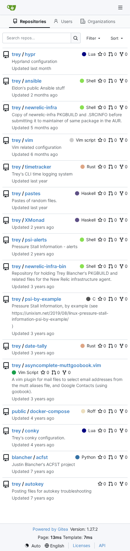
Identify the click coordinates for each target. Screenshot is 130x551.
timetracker (38, 167)
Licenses (81, 545)
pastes (33, 193)
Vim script (86, 140)
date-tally (36, 346)
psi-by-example (43, 299)
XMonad (34, 220)
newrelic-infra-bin (45, 266)
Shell (91, 80)
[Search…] (76, 38)
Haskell (88, 193)
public (19, 411)
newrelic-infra (41, 107)
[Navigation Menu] (121, 7)
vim (29, 140)
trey (16, 54)
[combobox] (94, 37)
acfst (42, 457)
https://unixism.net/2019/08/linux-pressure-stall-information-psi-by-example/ (60, 316)
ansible (33, 81)
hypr (30, 54)
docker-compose (50, 411)
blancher (22, 457)
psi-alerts (36, 240)
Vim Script (28, 372)
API (102, 545)
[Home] (11, 7)
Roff (91, 411)
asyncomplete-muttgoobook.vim (63, 365)
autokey (34, 484)
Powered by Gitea (50, 529)
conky (32, 431)
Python (89, 457)
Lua (92, 54)
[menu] (32, 545)
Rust (91, 166)
